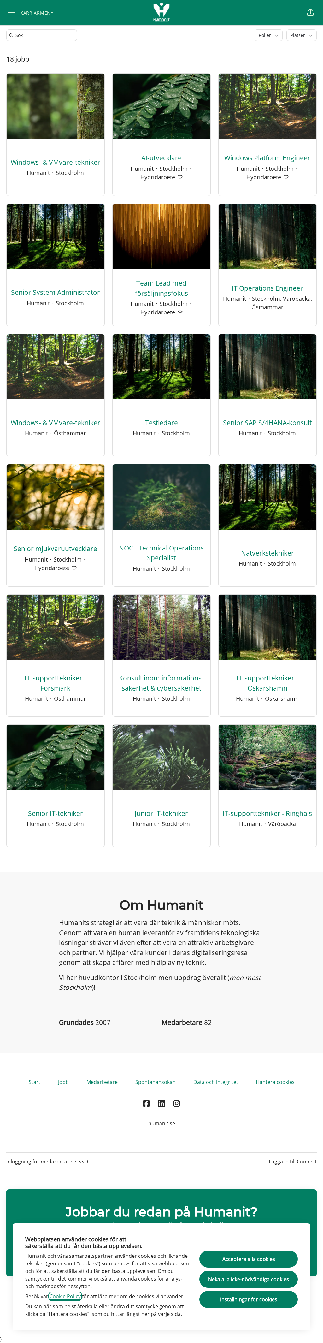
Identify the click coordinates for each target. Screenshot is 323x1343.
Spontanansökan (155, 1082)
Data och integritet (215, 1082)
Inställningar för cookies (248, 1299)
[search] (43, 35)
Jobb (63, 1082)
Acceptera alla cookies (248, 1259)
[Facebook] (146, 1103)
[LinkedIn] (161, 1103)
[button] (310, 12)
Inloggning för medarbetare (39, 1161)
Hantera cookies (275, 1082)
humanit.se (161, 1123)
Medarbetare (102, 1082)
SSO (83, 1161)
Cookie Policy (65, 1296)
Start (34, 1082)
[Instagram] (176, 1103)
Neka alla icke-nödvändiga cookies (248, 1279)
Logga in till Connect (293, 1161)
